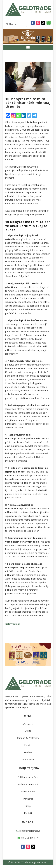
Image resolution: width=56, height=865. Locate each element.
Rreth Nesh (28, 759)
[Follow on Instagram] (38, 23)
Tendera (28, 752)
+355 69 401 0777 (29, 837)
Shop (28, 805)
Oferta (28, 730)
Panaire (28, 745)
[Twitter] (29, 115)
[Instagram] (13, 115)
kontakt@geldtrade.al (29, 830)
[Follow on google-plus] (49, 23)
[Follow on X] (43, 23)
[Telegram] (34, 115)
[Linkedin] (23, 115)
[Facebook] (8, 115)
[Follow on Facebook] (33, 23)
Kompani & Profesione (28, 737)
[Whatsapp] (18, 115)
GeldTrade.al (12, 623)
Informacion (28, 724)
